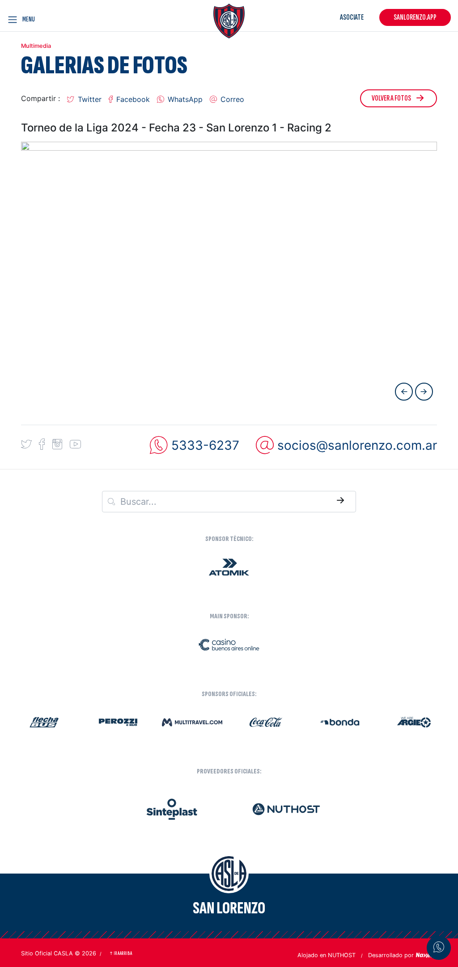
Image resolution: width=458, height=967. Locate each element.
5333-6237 (205, 445)
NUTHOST (342, 955)
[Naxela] (426, 954)
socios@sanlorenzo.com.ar (357, 445)
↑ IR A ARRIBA (120, 953)
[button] (84, 98)
